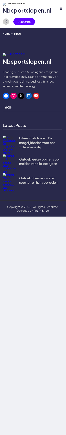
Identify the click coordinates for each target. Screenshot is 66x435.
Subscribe (24, 22)
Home (8, 33)
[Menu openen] (61, 8)
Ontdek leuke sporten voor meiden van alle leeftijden (39, 161)
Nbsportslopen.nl (27, 10)
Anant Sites (41, 210)
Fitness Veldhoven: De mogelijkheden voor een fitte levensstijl (37, 142)
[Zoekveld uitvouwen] (6, 21)
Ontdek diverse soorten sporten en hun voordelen (38, 180)
